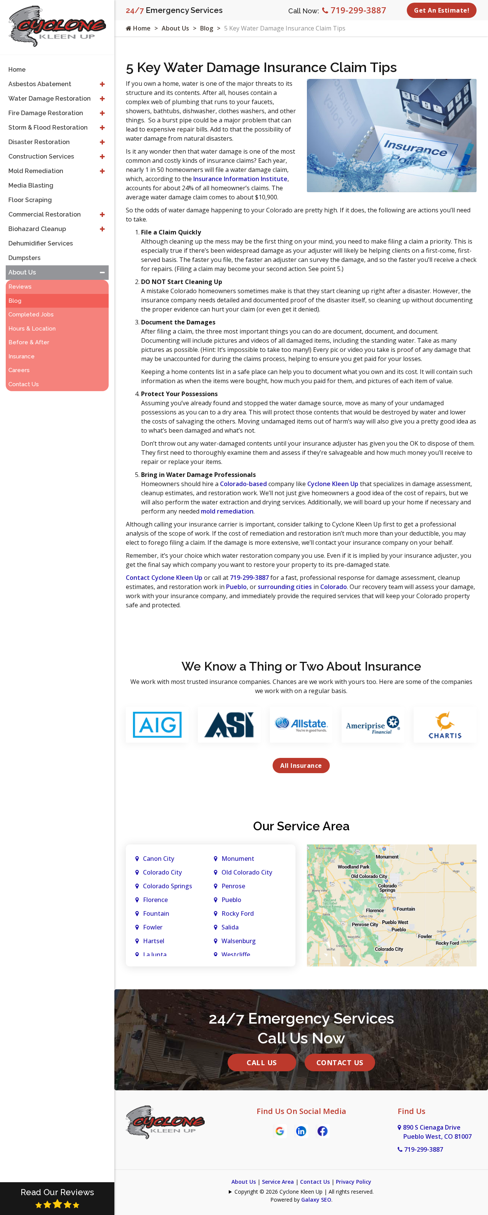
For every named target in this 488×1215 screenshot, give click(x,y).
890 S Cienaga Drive (437, 1132)
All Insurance (301, 765)
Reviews (20, 286)
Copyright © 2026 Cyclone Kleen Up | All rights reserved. (304, 1191)
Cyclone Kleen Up (332, 484)
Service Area (278, 1181)
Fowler (152, 927)
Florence (155, 900)
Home (141, 28)
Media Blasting (30, 185)
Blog (206, 28)
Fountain (156, 913)
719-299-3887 (357, 10)
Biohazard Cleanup (37, 229)
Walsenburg (239, 941)
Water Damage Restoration (49, 98)
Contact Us (339, 1062)
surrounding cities (285, 587)
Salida (230, 927)
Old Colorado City (247, 872)
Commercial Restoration (44, 214)
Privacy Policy (353, 1181)
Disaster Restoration (39, 142)
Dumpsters (24, 258)
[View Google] (279, 1130)
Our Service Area (301, 826)
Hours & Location (32, 328)
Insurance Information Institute (240, 179)
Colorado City (162, 872)
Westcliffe (236, 954)
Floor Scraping (30, 200)
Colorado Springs (167, 886)
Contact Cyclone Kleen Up (164, 577)
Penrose (233, 886)
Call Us (262, 1062)
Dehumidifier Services (40, 243)
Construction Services (41, 156)
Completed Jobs (31, 314)
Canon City (158, 858)
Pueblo (236, 587)
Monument (238, 858)
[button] (102, 84)
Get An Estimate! (441, 10)
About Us (175, 28)
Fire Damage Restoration (45, 113)
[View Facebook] (322, 1130)
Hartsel (153, 941)
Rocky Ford (238, 913)
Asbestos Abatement (39, 84)
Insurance (21, 356)
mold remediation (227, 511)
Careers (19, 370)
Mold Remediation (35, 171)
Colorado (333, 587)
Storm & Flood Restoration (48, 127)
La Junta (155, 954)
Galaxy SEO (316, 1199)
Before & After (28, 342)
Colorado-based (243, 484)
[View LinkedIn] (301, 1130)
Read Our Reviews (57, 1192)
